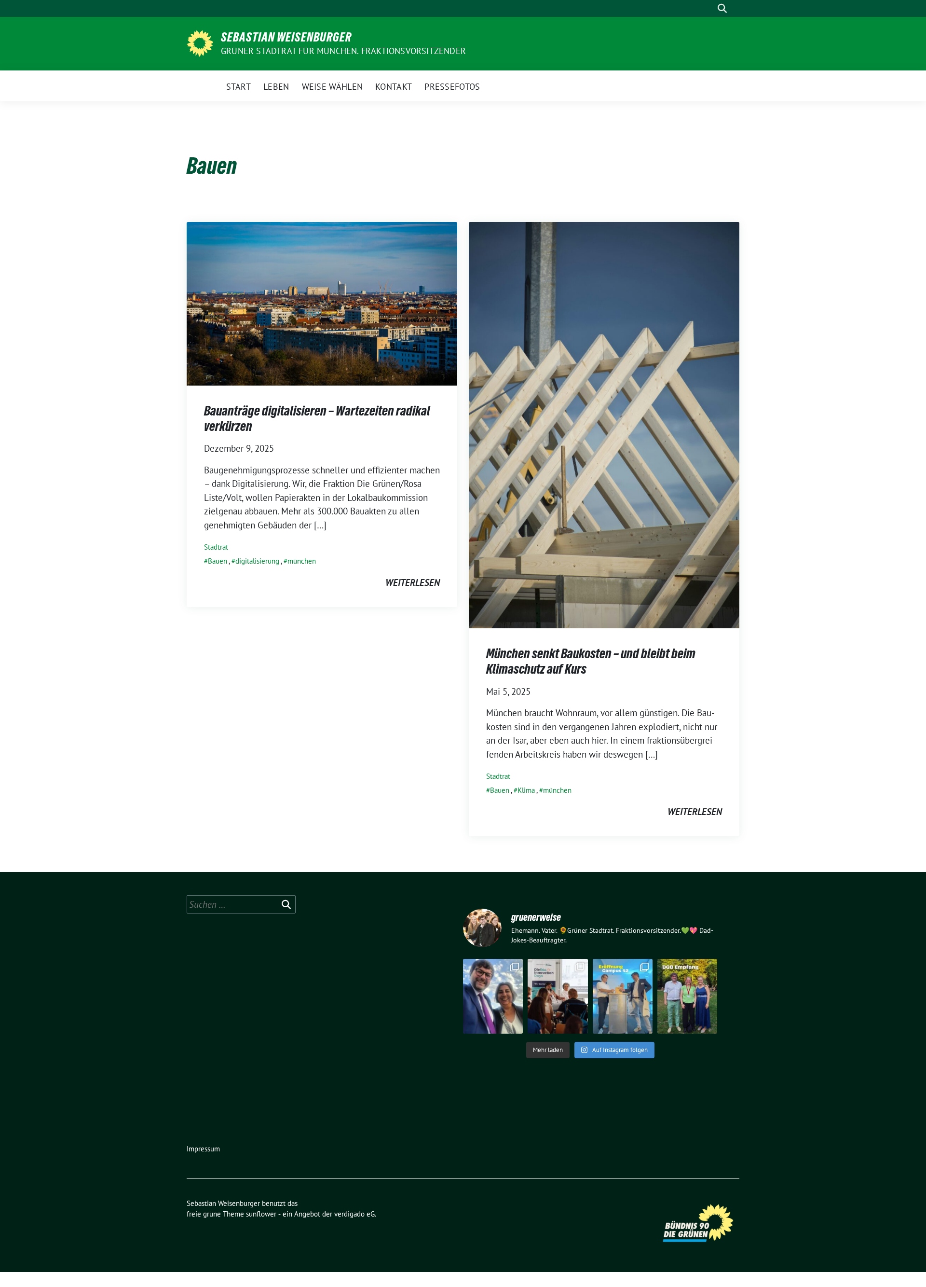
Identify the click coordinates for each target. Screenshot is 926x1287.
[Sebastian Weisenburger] (200, 42)
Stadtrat (216, 547)
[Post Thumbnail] (322, 302)
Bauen (217, 561)
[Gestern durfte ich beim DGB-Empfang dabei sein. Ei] (687, 996)
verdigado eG (354, 1213)
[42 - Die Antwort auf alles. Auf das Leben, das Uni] (623, 996)
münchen (301, 561)
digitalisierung (257, 561)
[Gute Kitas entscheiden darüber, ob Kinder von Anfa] (557, 996)
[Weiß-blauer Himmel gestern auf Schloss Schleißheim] (493, 996)
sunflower (261, 1213)
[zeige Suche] (722, 8)
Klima (526, 790)
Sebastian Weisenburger (286, 37)
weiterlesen (412, 582)
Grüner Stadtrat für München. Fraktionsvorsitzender (343, 50)
